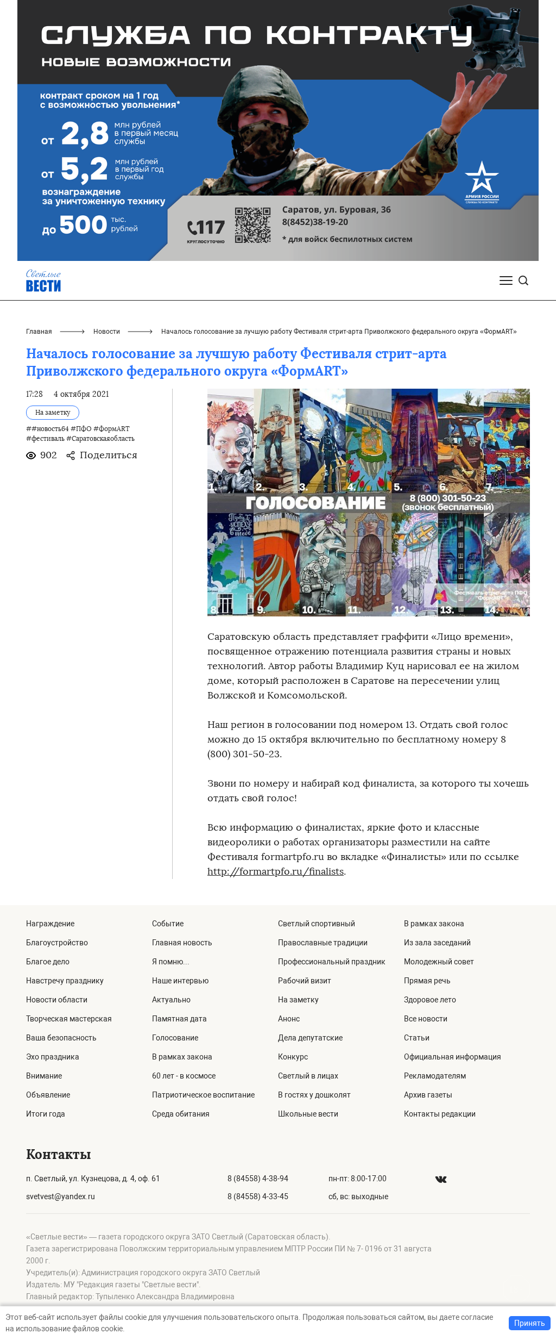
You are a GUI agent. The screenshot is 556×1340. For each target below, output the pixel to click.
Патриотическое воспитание (203, 1094)
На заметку (298, 999)
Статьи (416, 1037)
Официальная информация (452, 1056)
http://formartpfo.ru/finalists (275, 871)
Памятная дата (179, 1018)
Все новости (425, 1018)
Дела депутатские (310, 1037)
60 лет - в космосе (184, 1075)
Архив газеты (428, 1094)
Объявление (48, 1094)
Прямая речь (427, 980)
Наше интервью (180, 980)
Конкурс (293, 1056)
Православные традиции (323, 942)
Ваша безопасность (61, 1037)
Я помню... (170, 961)
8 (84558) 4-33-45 (258, 1196)
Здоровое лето (430, 999)
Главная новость (182, 942)
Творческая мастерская (69, 1018)
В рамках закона (182, 1056)
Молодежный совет (439, 961)
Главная (39, 331)
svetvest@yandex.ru (60, 1196)
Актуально (171, 999)
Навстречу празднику (65, 980)
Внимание (44, 1075)
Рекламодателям (435, 1075)
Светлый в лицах (308, 1075)
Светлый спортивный (316, 923)
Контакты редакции (440, 1114)
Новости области (56, 999)
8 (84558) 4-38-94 (258, 1178)
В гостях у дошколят (314, 1094)
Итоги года (45, 1114)
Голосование (175, 1037)
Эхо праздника (52, 1056)
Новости (106, 331)
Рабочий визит (304, 980)
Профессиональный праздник (332, 961)
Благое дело (48, 961)
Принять (529, 1323)
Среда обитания (181, 1114)
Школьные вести (308, 1114)
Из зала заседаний (437, 942)
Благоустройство (57, 942)
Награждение (50, 923)
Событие (168, 923)
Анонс (289, 1018)
